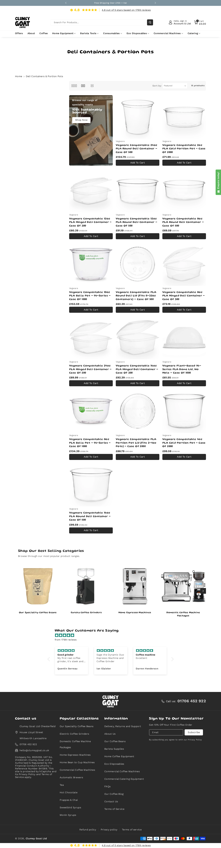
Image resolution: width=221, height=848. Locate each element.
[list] (92, 85)
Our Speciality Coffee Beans (38, 613)
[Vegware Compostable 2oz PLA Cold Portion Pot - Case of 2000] (184, 117)
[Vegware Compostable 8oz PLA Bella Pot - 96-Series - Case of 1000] (91, 411)
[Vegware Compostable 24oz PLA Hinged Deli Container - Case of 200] (91, 337)
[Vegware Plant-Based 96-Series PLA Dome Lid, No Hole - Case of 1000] (184, 337)
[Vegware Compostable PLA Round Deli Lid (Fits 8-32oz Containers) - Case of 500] (137, 264)
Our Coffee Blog (114, 794)
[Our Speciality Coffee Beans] (38, 586)
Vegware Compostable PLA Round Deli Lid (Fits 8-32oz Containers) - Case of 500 (136, 296)
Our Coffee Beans (115, 741)
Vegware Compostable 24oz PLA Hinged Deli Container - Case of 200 (90, 369)
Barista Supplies (114, 748)
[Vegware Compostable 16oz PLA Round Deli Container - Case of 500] (91, 485)
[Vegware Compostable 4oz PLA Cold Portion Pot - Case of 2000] (184, 411)
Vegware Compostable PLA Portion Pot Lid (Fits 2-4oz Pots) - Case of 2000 (136, 443)
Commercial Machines (167, 33)
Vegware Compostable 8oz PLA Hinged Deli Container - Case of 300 (183, 296)
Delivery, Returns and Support (122, 726)
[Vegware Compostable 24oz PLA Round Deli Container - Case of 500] (137, 117)
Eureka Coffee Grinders (86, 613)
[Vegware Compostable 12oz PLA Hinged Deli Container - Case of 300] (91, 190)
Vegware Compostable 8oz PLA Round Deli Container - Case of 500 (183, 222)
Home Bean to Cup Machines (77, 762)
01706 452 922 (28, 744)
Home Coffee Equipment (119, 756)
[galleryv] (83, 85)
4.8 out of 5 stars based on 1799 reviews (126, 10)
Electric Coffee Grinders (74, 733)
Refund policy (87, 829)
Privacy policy (109, 829)
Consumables (111, 33)
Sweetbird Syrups (70, 807)
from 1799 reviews (66, 639)
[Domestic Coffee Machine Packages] (183, 586)
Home (18, 76)
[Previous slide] (66, 3)
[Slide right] (203, 591)
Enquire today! (218, 181)
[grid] (74, 85)
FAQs (107, 786)
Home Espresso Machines (134, 613)
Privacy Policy (195, 740)
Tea (62, 784)
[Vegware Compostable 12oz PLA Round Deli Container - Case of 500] (137, 190)
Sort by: (157, 85)
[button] (200, 22)
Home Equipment (62, 33)
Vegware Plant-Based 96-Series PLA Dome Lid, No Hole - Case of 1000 (181, 369)
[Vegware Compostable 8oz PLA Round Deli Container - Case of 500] (184, 190)
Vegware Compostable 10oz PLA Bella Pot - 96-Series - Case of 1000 (90, 296)
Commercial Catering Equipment (124, 778)
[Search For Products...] (150, 22)
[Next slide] (155, 3)
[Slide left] (18, 591)
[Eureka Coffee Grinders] (86, 586)
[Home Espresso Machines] (135, 586)
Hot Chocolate (68, 792)
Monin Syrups (68, 815)
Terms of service (132, 829)
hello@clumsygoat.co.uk (34, 750)
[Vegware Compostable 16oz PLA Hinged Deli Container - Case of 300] (137, 337)
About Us (109, 733)
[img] (112, 635)
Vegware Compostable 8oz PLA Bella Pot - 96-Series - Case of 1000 (90, 443)
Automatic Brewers (71, 777)
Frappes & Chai (69, 800)
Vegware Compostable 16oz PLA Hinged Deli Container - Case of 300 (137, 369)
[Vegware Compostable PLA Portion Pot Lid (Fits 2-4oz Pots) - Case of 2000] (137, 411)
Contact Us (111, 801)
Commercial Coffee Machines (77, 769)
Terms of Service (114, 809)
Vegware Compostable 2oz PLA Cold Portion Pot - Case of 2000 (184, 149)
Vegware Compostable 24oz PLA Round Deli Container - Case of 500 (136, 149)
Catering (193, 33)
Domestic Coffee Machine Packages (183, 614)
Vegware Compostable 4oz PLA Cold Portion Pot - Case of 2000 (184, 443)
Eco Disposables (137, 33)
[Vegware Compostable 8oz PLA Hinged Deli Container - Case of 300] (184, 264)
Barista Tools (88, 33)
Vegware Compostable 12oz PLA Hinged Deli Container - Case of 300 (90, 222)
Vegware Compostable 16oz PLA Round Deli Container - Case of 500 (89, 516)
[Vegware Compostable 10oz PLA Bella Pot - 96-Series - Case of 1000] (91, 264)
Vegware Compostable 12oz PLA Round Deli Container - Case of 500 (136, 222)
